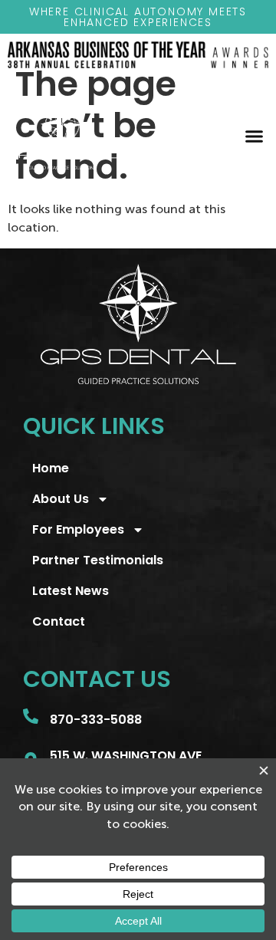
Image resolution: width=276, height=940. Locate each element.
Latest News (70, 591)
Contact (58, 621)
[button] (254, 136)
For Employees (78, 529)
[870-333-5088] (30, 716)
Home (50, 468)
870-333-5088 (96, 719)
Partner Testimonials (97, 560)
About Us (60, 499)
